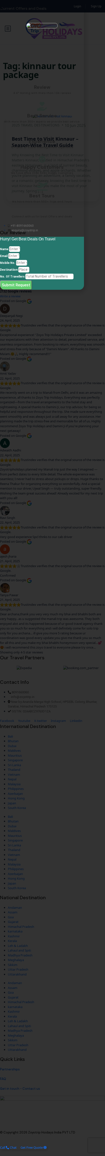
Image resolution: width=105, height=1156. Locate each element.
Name (4, 249)
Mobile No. (7, 263)
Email (4, 256)
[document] (52, 578)
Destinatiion (9, 269)
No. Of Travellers (12, 276)
